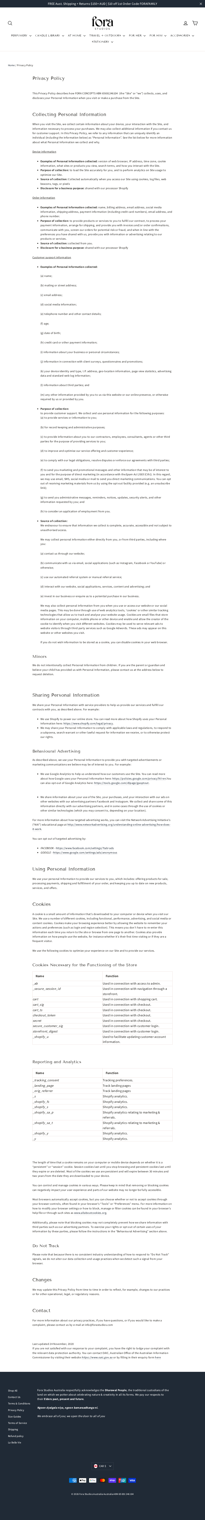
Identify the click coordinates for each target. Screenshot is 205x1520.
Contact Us (14, 1397)
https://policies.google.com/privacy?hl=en (139, 778)
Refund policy (16, 1436)
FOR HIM (157, 35)
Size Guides (14, 1416)
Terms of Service (17, 1423)
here (158, 1357)
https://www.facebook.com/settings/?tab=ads (85, 848)
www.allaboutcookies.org (90, 1213)
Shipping (13, 1429)
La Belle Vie (14, 1442)
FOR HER (136, 35)
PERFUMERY (19, 35)
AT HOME (75, 35)
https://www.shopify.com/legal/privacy (88, 723)
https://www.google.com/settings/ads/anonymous (85, 852)
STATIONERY (101, 41)
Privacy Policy (16, 1410)
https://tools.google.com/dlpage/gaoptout (121, 783)
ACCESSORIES (180, 35)
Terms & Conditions (19, 1403)
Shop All (12, 1390)
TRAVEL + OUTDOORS (105, 35)
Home (11, 65)
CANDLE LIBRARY (48, 35)
